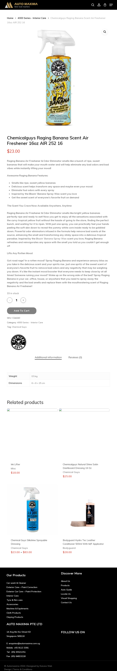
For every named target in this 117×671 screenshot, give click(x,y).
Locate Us (66, 594)
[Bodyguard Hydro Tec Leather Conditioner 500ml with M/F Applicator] (84, 509)
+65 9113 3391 (21, 647)
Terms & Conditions (22, 669)
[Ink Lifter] (32, 433)
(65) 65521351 (18, 652)
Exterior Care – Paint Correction (22, 587)
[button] (111, 4)
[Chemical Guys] (18, 342)
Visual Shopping (69, 598)
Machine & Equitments (17, 608)
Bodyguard (69, 547)
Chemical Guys (19, 327)
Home (10, 18)
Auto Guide (66, 589)
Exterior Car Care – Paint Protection (24, 591)
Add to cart (22, 310)
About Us (65, 581)
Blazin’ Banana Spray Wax (51, 238)
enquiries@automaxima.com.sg (24, 643)
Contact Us (66, 602)
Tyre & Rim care (15, 600)
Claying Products (15, 617)
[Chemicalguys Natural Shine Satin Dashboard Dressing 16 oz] (84, 433)
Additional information (48, 357)
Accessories (12, 604)
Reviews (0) (75, 357)
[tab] (48, 357)
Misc (13, 468)
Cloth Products (14, 612)
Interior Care (13, 595)
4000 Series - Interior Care (32, 18)
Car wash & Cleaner (16, 583)
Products (65, 585)
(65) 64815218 (18, 656)
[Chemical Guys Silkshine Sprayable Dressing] (32, 509)
